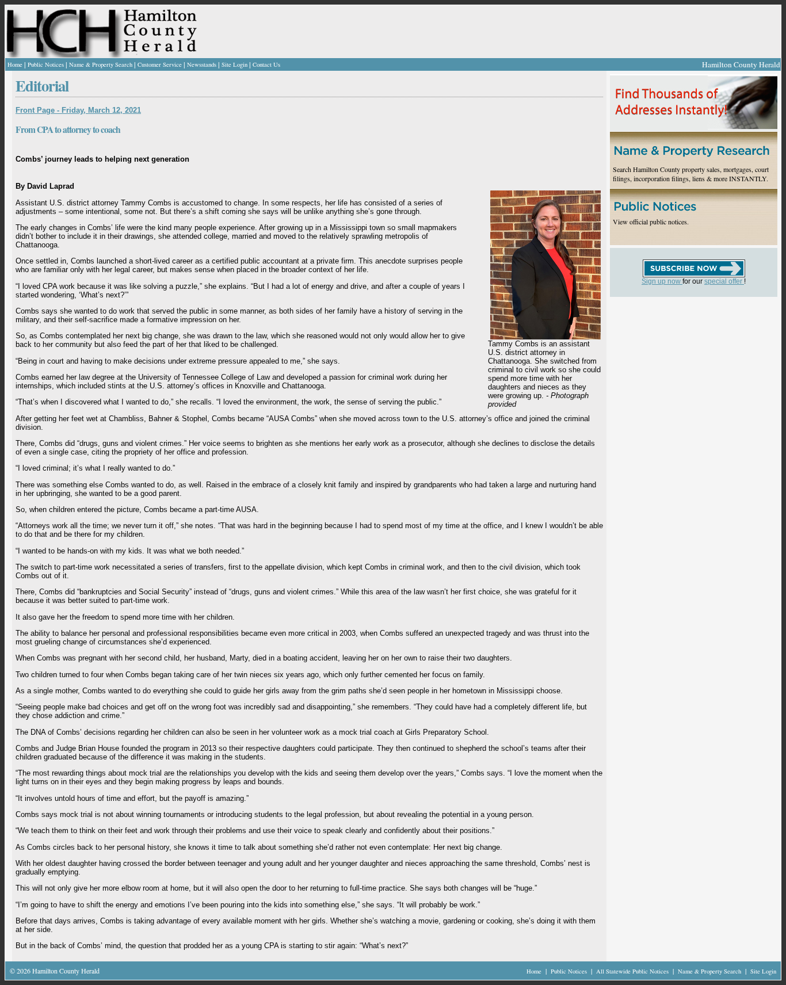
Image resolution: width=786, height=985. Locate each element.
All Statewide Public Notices (633, 971)
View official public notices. (651, 221)
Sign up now (662, 281)
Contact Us (266, 64)
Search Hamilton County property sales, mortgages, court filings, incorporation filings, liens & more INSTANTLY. (691, 174)
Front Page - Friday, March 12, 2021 (78, 110)
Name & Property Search (100, 64)
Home (14, 64)
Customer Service (160, 64)
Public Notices (46, 64)
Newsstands (201, 64)
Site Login (234, 64)
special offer (724, 281)
